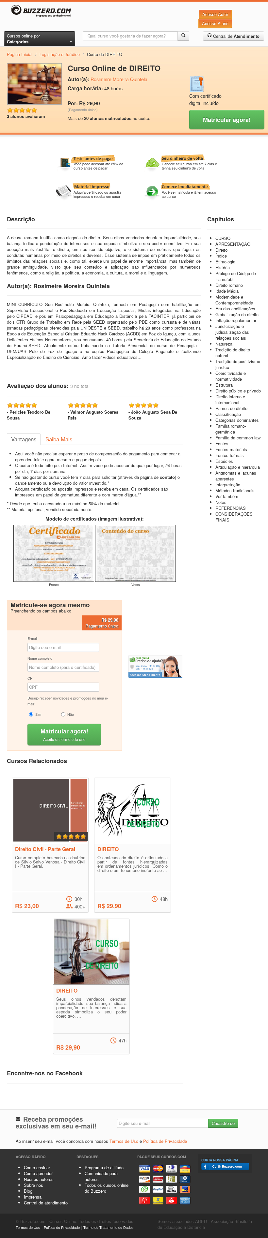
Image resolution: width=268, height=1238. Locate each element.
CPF (31, 678)
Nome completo (39, 658)
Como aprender (38, 1173)
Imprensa (33, 1197)
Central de (236, 36)
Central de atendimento (46, 1203)
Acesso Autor (215, 14)
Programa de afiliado (104, 1167)
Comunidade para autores (101, 1176)
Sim (38, 714)
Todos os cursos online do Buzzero (106, 1188)
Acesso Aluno (215, 23)
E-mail (32, 638)
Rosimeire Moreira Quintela (119, 79)
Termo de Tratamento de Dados (108, 1227)
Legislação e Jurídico (60, 54)
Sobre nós (33, 1185)
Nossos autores (39, 1179)
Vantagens (23, 439)
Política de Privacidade (165, 1141)
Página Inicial (19, 54)
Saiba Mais (58, 439)
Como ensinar (37, 1167)
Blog (28, 1191)
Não (70, 714)
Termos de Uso (123, 1141)
